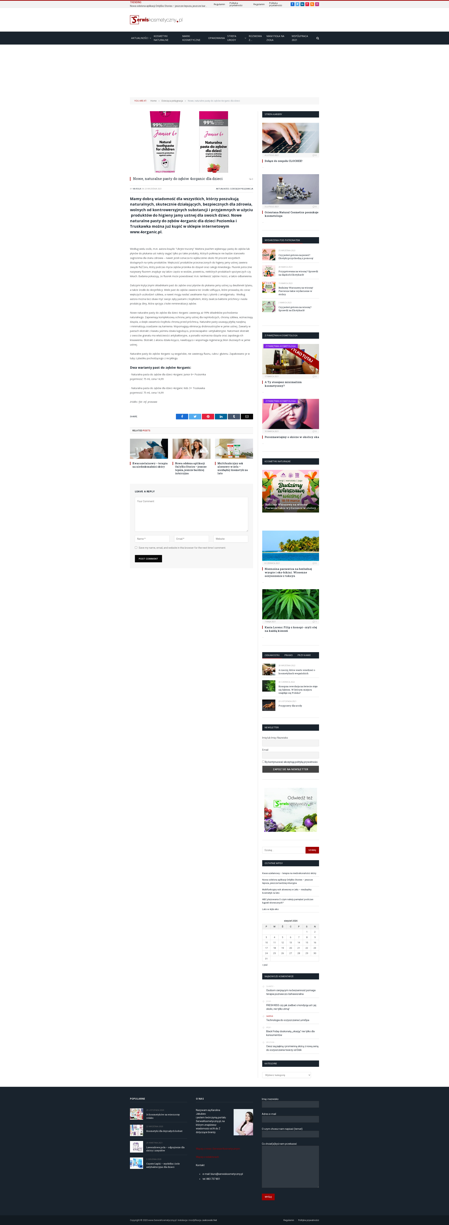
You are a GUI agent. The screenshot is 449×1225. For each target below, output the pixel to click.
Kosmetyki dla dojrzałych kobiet (164, 1131)
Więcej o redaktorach (207, 1157)
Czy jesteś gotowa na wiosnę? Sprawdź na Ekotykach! (295, 309)
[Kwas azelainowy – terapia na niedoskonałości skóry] (149, 449)
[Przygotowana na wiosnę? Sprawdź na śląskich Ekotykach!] (268, 271)
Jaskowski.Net (209, 1220)
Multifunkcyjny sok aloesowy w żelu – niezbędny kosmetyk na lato (232, 468)
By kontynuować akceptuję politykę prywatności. (291, 762)
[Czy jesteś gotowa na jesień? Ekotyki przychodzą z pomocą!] (268, 254)
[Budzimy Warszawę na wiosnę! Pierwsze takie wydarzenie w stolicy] (268, 287)
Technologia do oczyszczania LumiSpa (287, 1020)
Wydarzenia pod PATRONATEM (282, 240)
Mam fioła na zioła (275, 38)
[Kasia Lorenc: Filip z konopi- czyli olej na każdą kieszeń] (290, 604)
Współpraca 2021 (300, 38)
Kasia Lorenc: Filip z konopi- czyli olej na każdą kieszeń (291, 628)
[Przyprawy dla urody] (268, 705)
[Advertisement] (224, 70)
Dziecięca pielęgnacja (241, 189)
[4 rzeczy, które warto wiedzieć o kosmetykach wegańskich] (268, 669)
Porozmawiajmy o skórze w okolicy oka (292, 437)
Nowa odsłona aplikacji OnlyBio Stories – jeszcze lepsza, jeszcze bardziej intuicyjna (169, 6)
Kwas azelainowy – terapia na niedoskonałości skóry (150, 465)
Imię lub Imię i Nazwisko (275, 737)
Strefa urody (231, 38)
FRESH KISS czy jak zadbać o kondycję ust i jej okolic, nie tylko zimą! (291, 1007)
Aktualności (139, 38)
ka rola (137, 189)
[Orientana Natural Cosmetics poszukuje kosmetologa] (290, 189)
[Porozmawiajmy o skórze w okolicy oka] (290, 414)
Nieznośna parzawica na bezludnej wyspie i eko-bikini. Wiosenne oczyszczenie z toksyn (288, 572)
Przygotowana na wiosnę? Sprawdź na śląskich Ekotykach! (298, 273)
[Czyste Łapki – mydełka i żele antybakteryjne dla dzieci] (136, 1163)
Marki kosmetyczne (191, 38)
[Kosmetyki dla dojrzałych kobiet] (136, 1130)
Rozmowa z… (255, 38)
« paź (264, 964)
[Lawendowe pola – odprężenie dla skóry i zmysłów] (136, 1146)
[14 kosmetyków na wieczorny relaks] (136, 1114)
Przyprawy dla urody (290, 705)
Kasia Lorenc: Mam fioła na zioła (284, 521)
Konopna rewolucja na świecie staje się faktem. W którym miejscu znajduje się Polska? (298, 689)
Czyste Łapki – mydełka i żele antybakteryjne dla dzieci (163, 1165)
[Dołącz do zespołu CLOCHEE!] (290, 138)
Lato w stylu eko (270, 909)
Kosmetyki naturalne (161, 38)
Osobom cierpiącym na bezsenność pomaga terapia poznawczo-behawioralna (291, 992)
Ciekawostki (272, 655)
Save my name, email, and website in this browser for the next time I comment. (182, 547)
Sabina (269, 1016)
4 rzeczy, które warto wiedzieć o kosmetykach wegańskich (297, 671)
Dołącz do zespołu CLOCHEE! (283, 161)
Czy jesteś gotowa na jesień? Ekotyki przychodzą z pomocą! (296, 256)
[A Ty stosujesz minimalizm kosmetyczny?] (290, 359)
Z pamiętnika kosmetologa (281, 346)
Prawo (288, 655)
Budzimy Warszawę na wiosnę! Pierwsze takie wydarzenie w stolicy (296, 291)
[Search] (317, 38)
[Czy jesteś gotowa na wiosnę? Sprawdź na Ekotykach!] (268, 306)
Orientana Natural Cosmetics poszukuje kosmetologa (291, 213)
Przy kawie (304, 655)
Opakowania (216, 38)
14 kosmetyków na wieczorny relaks (163, 1116)
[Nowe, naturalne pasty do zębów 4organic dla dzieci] (191, 142)
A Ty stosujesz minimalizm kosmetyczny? (283, 383)
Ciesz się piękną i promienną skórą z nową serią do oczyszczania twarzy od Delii (292, 1048)
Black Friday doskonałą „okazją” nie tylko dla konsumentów (290, 1033)
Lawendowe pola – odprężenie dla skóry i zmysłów (165, 1149)
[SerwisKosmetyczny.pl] (156, 20)
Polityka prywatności (236, 4)
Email (265, 749)
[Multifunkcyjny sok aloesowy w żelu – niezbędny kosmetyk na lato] (234, 449)
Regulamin (219, 4)
